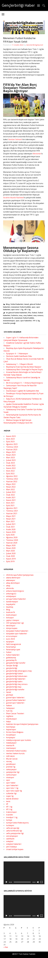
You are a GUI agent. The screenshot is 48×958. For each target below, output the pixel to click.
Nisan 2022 (11, 487)
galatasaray (11, 657)
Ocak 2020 (10, 556)
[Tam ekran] (41, 882)
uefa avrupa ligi (12, 828)
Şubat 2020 (11, 553)
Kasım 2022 (11, 468)
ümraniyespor (12, 836)
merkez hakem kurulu (15, 753)
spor (33, 307)
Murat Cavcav (12, 759)
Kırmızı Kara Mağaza (14, 732)
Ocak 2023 (10, 463)
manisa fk (10, 745)
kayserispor (11, 729)
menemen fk (8, 318)
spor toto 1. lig (17, 309)
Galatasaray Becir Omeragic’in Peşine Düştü (24, 369)
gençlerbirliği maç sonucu (16, 684)
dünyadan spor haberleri (16, 633)
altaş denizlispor (13, 583)
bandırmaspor (12, 601)
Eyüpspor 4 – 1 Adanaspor (17, 353)
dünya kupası (11, 628)
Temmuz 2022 (12, 479)
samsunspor (11, 775)
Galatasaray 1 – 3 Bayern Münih (19, 364)
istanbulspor (11, 719)
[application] (24, 872)
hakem (9, 705)
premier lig (10, 767)
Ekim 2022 (10, 471)
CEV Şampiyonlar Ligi (15, 623)
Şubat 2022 (11, 492)
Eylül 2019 (10, 561)
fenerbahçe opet (13, 649)
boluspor (10, 617)
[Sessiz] (38, 882)
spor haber (11, 783)
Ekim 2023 (10, 439)
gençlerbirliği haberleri (15, 679)
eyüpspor (10, 641)
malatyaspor (11, 743)
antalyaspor (11, 596)
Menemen (37, 153)
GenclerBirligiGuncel (34, 45)
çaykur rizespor (12, 620)
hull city (9, 711)
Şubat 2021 (11, 524)
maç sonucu (38, 315)
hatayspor (10, 708)
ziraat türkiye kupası (14, 849)
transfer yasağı (9, 323)
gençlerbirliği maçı (13, 687)
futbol (34, 313)
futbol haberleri (16, 304)
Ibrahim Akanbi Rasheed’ (13, 197)
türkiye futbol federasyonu (17, 822)
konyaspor (10, 737)
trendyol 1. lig (11, 817)
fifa (29, 313)
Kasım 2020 (11, 532)
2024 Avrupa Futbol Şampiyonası (19, 575)
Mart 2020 (10, 551)
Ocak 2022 (10, 495)
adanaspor (10, 580)
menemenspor (9, 321)
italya (8, 721)
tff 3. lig (9, 809)
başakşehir (10, 604)
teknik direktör (12, 799)
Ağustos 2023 (11, 444)
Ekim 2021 (10, 503)
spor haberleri (26, 321)
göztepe (9, 695)
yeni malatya (11, 846)
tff (7, 804)
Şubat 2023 (11, 460)
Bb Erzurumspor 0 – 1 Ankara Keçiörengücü (24, 383)
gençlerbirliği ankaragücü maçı (19, 671)
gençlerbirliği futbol (14, 673)
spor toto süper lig (14, 791)
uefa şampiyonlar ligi (15, 833)
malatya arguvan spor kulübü (18, 740)
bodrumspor (11, 615)
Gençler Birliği (12, 665)
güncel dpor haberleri (15, 697)
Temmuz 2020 (12, 540)
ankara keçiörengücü (15, 591)
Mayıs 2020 (11, 545)
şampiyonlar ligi (12, 772)
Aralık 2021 (10, 497)
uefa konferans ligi (14, 830)
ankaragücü (11, 593)
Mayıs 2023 (11, 452)
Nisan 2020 (11, 548)
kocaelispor (11, 735)
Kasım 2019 (11, 559)
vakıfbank (10, 838)
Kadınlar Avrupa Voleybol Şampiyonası (22, 724)
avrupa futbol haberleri (16, 599)
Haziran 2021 (11, 513)
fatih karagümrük (13, 644)
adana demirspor (13, 577)
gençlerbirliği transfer (15, 689)
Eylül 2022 (10, 473)
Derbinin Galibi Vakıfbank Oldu (19, 356)
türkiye (9, 820)
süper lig (10, 796)
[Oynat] (6, 882)
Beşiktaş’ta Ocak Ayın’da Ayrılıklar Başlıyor (23, 367)
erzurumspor (11, 636)
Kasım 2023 (11, 436)
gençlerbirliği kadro (14, 681)
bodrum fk (10, 612)
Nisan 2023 (11, 455)
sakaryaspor (11, 769)
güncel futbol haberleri (15, 700)
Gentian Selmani (15, 139)
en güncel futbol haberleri (16, 313)
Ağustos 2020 (11, 537)
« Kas (6, 947)
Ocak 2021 (10, 527)
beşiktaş (9, 607)
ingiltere (9, 716)
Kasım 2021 (11, 500)
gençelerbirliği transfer (15, 663)
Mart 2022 (10, 489)
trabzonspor (11, 812)
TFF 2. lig (36, 321)
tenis (8, 801)
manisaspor (11, 748)
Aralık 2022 (10, 465)
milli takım (10, 756)
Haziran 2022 (11, 481)
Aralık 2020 (10, 529)
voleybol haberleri (13, 844)
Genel (26, 304)
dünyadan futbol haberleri (17, 631)
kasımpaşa (10, 727)
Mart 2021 (10, 521)
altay (8, 585)
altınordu (10, 588)
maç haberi (27, 315)
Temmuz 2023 (12, 447)
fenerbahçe (11, 647)
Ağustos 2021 (11, 508)
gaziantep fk (11, 660)
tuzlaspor (10, 825)
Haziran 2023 (11, 449)
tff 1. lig (27, 309)
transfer (9, 814)
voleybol (9, 841)
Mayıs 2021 (11, 516)
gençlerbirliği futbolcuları (16, 676)
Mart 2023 (10, 457)
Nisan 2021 (11, 519)
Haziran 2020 (11, 543)
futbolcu (14, 315)
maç (21, 315)
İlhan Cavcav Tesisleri (15, 713)
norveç (9, 761)
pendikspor (11, 764)
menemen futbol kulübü (21, 307)
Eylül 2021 (10, 505)
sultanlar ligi (11, 793)
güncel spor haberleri (15, 703)
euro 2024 (10, 639)
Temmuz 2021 (12, 511)
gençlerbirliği (11, 668)
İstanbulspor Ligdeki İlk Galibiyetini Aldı (22, 391)
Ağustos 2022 (11, 476)
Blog (8, 304)
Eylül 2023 (10, 441)
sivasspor (10, 777)
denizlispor (10, 625)
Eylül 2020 (10, 535)
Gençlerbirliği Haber (18, 5)
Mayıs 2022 (11, 484)
